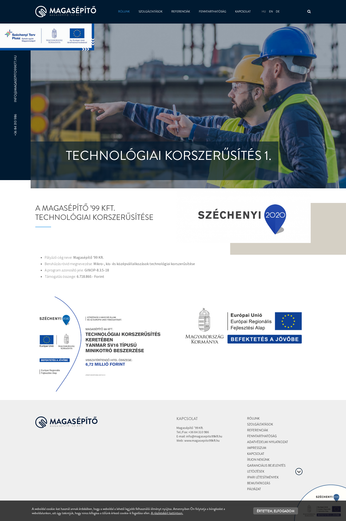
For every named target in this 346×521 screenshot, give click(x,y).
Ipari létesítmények (263, 477)
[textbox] (102, 210)
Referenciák (180, 11)
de (278, 11)
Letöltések (255, 471)
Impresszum (256, 448)
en (271, 11)
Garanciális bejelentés (266, 466)
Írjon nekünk (258, 460)
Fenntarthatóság (212, 11)
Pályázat (254, 489)
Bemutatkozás (258, 483)
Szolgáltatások (150, 11)
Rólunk (124, 11)
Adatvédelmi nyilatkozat (267, 442)
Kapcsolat (243, 11)
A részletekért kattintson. (167, 513)
